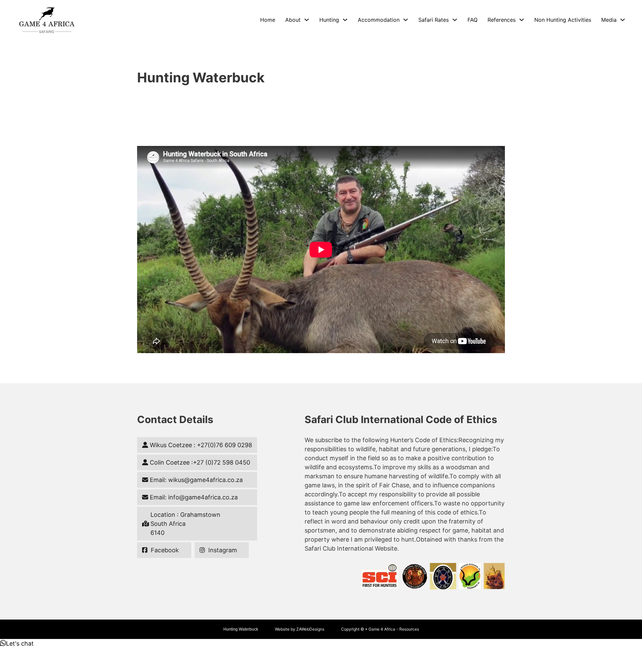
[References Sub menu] (521, 19)
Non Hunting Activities (562, 19)
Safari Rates (433, 19)
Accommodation (379, 19)
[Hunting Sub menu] (345, 19)
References (502, 19)
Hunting (329, 19)
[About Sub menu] (306, 19)
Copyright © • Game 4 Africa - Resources (380, 629)
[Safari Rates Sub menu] (454, 19)
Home (267, 19)
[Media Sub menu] (622, 19)
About (293, 19)
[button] (17, 643)
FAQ (472, 19)
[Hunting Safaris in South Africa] (47, 20)
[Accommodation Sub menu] (405, 19)
